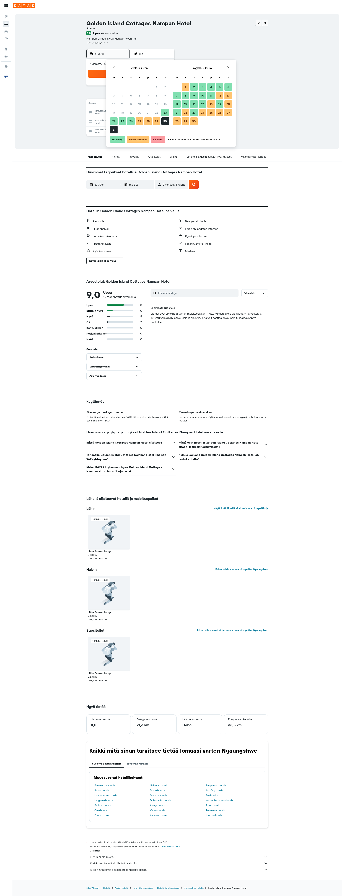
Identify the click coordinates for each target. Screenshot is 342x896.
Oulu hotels (100, 810)
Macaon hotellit (158, 795)
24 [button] (113, 121)
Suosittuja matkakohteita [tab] (106, 763)
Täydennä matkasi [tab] (137, 763)
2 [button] (165, 87)
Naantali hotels (214, 815)
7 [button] (148, 95)
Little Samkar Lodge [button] (99, 551)
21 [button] (148, 112)
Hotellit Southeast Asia (168, 888)
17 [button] (114, 112)
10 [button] (113, 104)
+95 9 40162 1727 (97, 43)
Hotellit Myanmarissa (143, 888)
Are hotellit (212, 795)
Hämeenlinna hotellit (105, 795)
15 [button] (156, 104)
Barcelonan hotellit (104, 785)
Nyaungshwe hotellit (194, 888)
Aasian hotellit (121, 888)
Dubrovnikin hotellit (161, 800)
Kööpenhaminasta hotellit (220, 800)
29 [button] (156, 121)
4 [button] (122, 95)
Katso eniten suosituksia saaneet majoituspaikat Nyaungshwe (232, 630)
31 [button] (114, 129)
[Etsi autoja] (6, 31)
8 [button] (156, 95)
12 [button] (131, 104)
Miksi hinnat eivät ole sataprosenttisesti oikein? (118, 869)
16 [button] (165, 104)
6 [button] (139, 95)
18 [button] (122, 112)
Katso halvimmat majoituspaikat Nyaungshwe (241, 569)
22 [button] (156, 112)
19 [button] (131, 112)
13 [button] (139, 104)
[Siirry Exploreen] (6, 49)
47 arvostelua (109, 33)
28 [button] (148, 121)
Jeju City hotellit (214, 790)
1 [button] (156, 87)
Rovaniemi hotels (215, 810)
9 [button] (165, 95)
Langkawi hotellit (103, 800)
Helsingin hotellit (159, 785)
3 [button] (114, 95)
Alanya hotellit (157, 805)
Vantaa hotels (157, 810)
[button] (6, 5)
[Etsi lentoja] (6, 16)
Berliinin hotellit (103, 805)
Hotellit (106, 888)
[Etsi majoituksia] (6, 23)
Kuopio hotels (101, 815)
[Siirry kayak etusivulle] (24, 5)
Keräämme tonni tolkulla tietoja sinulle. (114, 863)
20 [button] (139, 112)
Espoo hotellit (157, 790)
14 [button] (148, 104)
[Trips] (6, 66)
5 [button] (131, 95)
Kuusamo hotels (158, 815)
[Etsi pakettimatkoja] (6, 38)
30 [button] (165, 121)
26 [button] (131, 121)
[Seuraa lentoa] (6, 56)
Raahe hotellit (102, 790)
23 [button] (165, 112)
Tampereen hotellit (216, 785)
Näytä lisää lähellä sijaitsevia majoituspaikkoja (241, 508)
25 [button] (122, 121)
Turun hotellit (213, 805)
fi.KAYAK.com (92, 888)
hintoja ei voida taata (170, 846)
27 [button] (139, 121)
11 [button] (122, 104)
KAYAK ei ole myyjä (101, 857)
